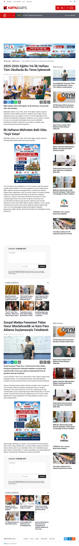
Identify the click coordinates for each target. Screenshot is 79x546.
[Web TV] (71, 1)
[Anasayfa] (4, 1)
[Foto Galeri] (74, 1)
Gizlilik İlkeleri (44, 539)
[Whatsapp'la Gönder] (15, 102)
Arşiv (24, 1)
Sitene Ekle (29, 1)
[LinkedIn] (12, 102)
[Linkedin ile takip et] (70, 538)
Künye (31, 539)
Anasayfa (7, 61)
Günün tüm (70, 15)
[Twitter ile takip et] (66, 538)
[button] (41, 102)
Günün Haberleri (17, 1)
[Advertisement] (39, 30)
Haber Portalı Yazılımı (11, 543)
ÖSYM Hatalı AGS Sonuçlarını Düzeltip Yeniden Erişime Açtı (39, 15)
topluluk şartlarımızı (20, 271)
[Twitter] (8, 102)
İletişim (37, 539)
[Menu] (57, 7)
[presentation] (9, 15)
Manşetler (9, 1)
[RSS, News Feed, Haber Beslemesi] (73, 538)
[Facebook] (5, 102)
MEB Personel (16, 61)
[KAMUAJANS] (15, 7)
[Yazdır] (19, 102)
